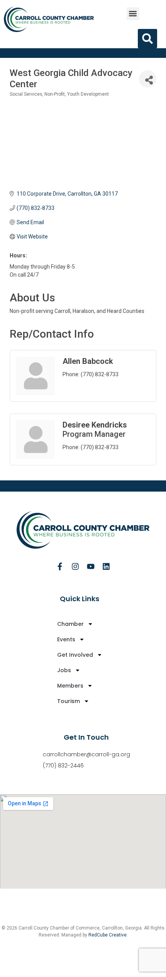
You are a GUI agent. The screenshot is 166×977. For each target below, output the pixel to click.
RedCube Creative (107, 935)
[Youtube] (91, 566)
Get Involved (75, 655)
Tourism (68, 701)
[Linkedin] (106, 566)
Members (70, 686)
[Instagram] (75, 566)
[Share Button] (147, 79)
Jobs (64, 670)
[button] (133, 13)
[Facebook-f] (60, 566)
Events (66, 639)
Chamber (70, 624)
